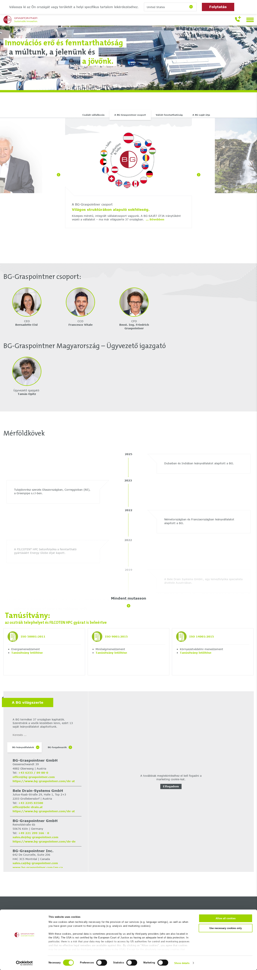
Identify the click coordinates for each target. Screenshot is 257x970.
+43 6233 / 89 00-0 (33, 772)
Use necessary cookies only (225, 928)
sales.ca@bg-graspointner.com (35, 863)
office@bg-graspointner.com (34, 777)
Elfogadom (171, 786)
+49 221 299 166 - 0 (33, 833)
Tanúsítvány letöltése (27, 652)
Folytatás (218, 7)
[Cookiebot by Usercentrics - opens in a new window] (24, 963)
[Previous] (58, 174)
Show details (181, 963)
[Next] (198, 174)
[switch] (101, 962)
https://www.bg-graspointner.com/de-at (44, 781)
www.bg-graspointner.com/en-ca (38, 867)
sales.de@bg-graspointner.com (35, 837)
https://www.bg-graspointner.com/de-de (44, 841)
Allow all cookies (226, 918)
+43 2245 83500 (30, 803)
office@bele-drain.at (28, 807)
